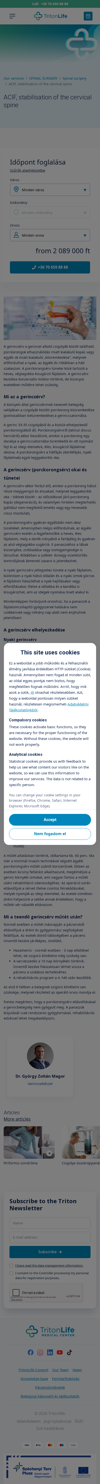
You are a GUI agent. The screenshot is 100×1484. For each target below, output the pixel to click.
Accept (50, 819)
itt (32, 692)
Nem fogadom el (50, 833)
